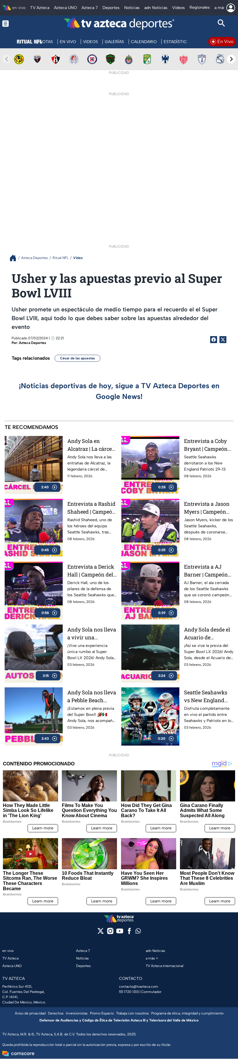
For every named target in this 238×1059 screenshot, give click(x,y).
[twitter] (100, 933)
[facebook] (129, 933)
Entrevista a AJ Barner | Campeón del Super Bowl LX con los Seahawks (206, 571)
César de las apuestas (77, 358)
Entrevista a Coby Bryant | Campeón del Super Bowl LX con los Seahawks (206, 445)
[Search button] (221, 24)
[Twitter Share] (222, 339)
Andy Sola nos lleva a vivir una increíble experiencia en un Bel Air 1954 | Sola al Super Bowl (91, 633)
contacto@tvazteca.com (138, 987)
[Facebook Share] (213, 339)
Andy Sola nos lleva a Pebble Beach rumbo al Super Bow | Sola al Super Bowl (91, 696)
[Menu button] (16, 24)
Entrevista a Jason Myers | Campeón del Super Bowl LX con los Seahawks (207, 508)
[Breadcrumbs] (15, 258)
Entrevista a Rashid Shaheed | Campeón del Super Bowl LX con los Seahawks (91, 508)
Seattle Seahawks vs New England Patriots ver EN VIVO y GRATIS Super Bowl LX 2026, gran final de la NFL (206, 696)
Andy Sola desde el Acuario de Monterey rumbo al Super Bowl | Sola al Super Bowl (208, 633)
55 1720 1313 (129, 992)
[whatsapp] (138, 932)
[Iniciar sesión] (230, 7)
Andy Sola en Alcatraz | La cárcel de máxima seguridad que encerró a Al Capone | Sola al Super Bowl (91, 445)
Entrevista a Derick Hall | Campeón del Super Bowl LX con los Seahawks (90, 571)
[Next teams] (231, 59)
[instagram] (110, 933)
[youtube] (119, 933)
